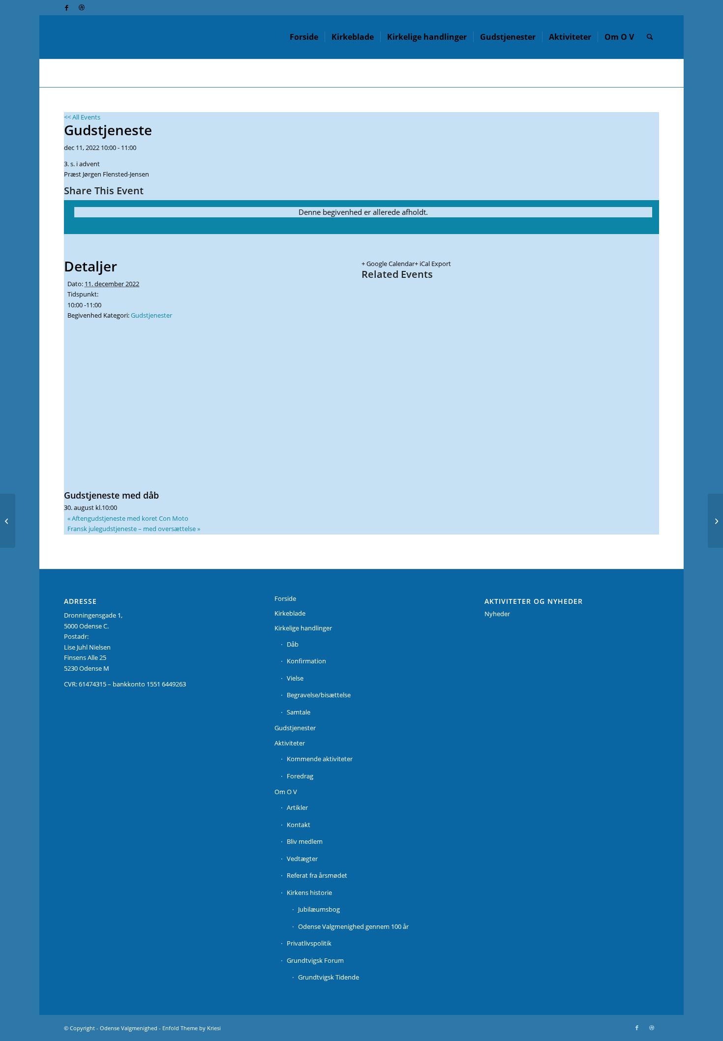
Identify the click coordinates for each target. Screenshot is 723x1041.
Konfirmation (306, 660)
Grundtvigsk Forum (315, 960)
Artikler (297, 807)
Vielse (295, 678)
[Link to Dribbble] (81, 7)
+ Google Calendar (388, 263)
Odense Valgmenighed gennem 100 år (353, 926)
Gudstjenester (151, 315)
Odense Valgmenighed (128, 1028)
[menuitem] (304, 37)
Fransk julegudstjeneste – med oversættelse (133, 528)
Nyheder (497, 613)
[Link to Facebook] (67, 7)
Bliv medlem (305, 841)
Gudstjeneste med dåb (111, 495)
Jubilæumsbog (319, 909)
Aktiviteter (289, 743)
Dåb (293, 644)
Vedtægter (302, 858)
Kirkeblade (289, 613)
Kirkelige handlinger (303, 628)
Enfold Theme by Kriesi (191, 1028)
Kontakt (298, 824)
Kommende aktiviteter (320, 758)
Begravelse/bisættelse (319, 694)
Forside (285, 598)
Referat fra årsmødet (317, 875)
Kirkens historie (309, 892)
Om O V (285, 791)
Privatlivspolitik (309, 943)
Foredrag (300, 776)
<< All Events (82, 117)
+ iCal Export (433, 263)
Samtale (298, 712)
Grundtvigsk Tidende (328, 977)
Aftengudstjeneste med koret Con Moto (127, 518)
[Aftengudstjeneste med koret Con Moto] (7, 521)
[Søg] (650, 37)
